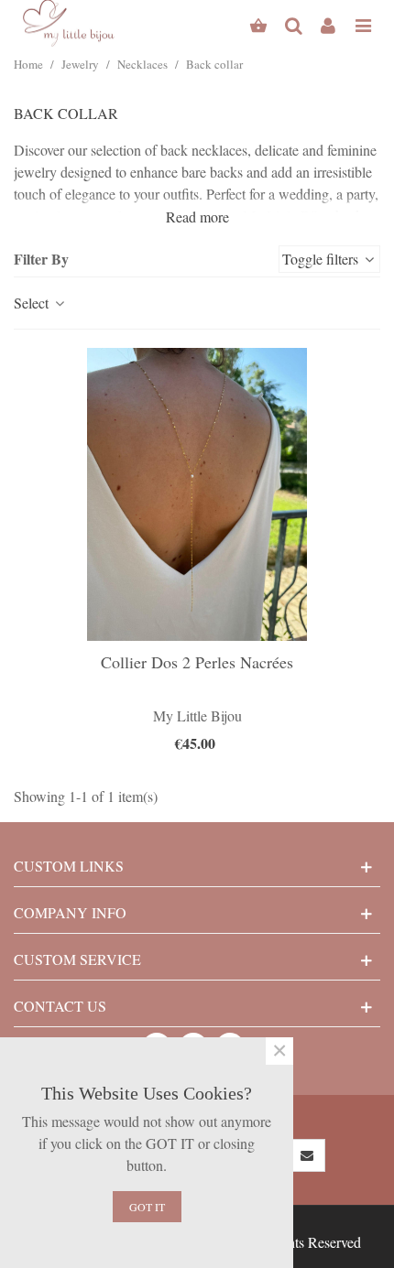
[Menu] (362, 22)
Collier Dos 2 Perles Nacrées (197, 662)
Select (33, 302)
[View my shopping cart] (258, 22)
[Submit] (307, 1155)
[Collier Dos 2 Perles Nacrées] (197, 494)
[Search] (293, 22)
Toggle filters (322, 258)
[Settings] (328, 22)
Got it (147, 1206)
